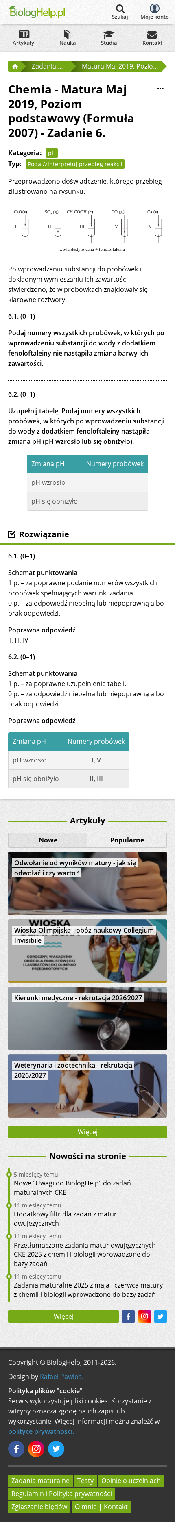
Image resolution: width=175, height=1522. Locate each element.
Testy (85, 1480)
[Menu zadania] (160, 88)
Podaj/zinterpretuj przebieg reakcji (75, 164)
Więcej (88, 1131)
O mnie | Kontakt (101, 1506)
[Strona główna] (14, 66)
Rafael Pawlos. (61, 1376)
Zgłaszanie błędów (39, 1506)
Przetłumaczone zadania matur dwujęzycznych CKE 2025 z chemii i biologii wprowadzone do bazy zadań (85, 1254)
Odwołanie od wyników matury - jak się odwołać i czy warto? (75, 867)
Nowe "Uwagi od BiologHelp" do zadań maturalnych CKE (72, 1187)
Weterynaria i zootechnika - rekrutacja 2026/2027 (73, 1070)
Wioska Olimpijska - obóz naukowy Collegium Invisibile (84, 935)
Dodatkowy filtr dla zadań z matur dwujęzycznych (65, 1218)
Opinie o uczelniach (131, 1480)
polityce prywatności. (41, 1431)
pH (52, 153)
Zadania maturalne (40, 1480)
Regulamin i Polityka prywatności (61, 1493)
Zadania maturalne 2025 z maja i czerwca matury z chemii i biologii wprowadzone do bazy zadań (88, 1289)
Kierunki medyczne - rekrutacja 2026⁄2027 (78, 997)
